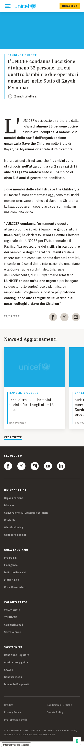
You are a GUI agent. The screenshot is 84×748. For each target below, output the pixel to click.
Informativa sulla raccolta (16, 745)
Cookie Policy (55, 712)
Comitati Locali (13, 624)
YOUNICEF (10, 617)
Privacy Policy (12, 712)
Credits (8, 705)
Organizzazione (13, 498)
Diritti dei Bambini (14, 572)
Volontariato (12, 610)
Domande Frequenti (16, 684)
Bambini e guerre (22, 55)
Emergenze (11, 565)
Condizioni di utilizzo (59, 705)
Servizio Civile (12, 632)
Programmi (10, 557)
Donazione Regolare (16, 654)
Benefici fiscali (13, 677)
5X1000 (8, 669)
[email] (76, 318)
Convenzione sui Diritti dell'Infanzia (26, 512)
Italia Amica (11, 579)
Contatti (9, 520)
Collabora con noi (15, 534)
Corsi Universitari (14, 587)
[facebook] (53, 318)
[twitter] (64, 318)
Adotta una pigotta (16, 662)
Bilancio (9, 505)
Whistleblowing (13, 527)
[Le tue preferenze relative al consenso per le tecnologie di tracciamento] (77, 741)
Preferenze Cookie (16, 720)
